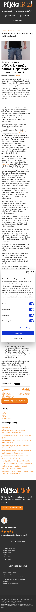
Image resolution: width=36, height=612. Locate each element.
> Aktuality (5, 581)
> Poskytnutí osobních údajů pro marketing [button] (14, 579)
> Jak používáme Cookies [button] (9, 572)
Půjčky (18, 31)
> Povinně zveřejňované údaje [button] (10, 575)
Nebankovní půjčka (26, 11)
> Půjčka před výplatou (9, 550)
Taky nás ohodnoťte (15, 531)
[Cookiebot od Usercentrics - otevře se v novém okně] (26, 272)
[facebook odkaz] (4, 520)
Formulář (8, 11)
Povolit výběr (18, 338)
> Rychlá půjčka (7, 557)
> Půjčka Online (7, 552)
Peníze (3, 413)
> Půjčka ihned (7, 559)
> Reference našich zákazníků (10, 583)
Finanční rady (6, 419)
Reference (12, 16)
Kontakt (18, 20)
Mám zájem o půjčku (14, 401)
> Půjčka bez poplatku (8, 555)
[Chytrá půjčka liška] (15, 490)
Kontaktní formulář (12, 508)
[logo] (18, 4)
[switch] (31, 309)
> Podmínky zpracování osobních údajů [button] (13, 577)
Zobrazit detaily (25, 328)
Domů (4, 31)
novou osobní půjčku (16, 132)
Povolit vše (18, 333)
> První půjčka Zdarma (9, 548)
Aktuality (26, 16)
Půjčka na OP (6, 427)
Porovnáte (5, 164)
